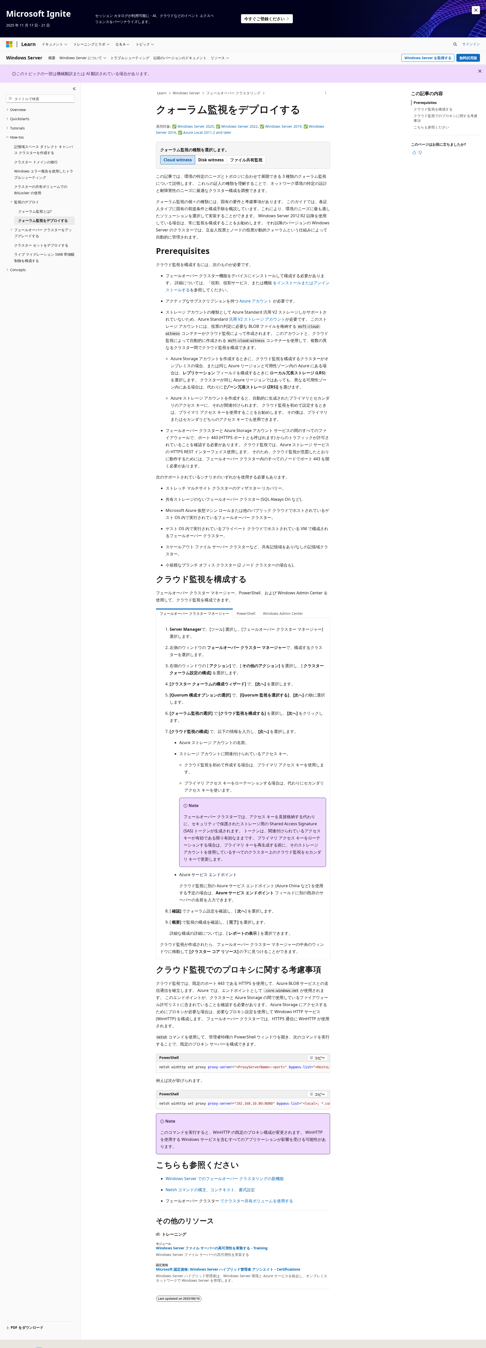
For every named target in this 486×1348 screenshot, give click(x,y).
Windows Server (186, 93)
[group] (243, 1067)
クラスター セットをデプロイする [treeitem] (41, 245)
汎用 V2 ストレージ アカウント (257, 319)
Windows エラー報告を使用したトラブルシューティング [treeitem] (43, 174)
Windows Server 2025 (195, 126)
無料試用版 (468, 57)
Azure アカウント (255, 301)
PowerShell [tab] (246, 613)
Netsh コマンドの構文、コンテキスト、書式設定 (210, 1189)
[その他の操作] (325, 93)
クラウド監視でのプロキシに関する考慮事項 (445, 118)
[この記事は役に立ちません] (420, 152)
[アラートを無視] (476, 10)
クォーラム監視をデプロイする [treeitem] (43, 220)
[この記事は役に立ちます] (414, 152)
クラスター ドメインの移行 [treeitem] (36, 162)
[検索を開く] (455, 44)
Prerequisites (425, 102)
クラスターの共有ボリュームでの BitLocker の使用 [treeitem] (40, 189)
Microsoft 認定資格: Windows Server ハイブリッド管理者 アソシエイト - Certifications (228, 1269)
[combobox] (40, 99)
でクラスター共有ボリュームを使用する (256, 1201)
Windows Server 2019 (283, 126)
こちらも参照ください (431, 127)
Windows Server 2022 (239, 126)
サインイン (471, 43)
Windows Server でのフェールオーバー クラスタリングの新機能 (225, 1178)
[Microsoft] (9, 44)
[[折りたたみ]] (74, 89)
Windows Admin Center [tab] (283, 613)
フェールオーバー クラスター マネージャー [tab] (194, 613)
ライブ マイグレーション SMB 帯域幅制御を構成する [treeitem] (44, 257)
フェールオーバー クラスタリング (233, 93)
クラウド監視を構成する (433, 109)
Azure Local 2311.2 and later (207, 132)
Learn (162, 93)
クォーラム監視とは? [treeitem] (35, 211)
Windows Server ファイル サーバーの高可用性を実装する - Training (212, 1248)
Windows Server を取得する (428, 57)
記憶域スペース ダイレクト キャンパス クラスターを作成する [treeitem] (43, 149)
